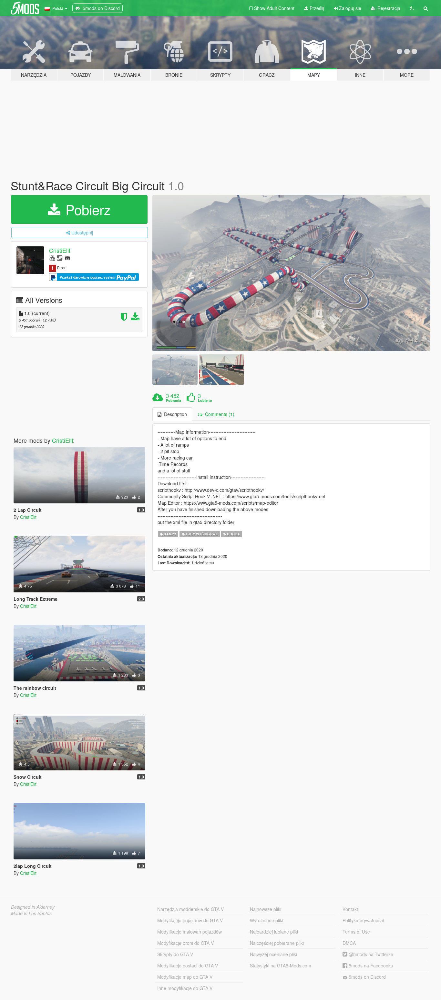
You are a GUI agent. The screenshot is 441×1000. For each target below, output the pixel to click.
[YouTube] (52, 257)
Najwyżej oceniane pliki (273, 954)
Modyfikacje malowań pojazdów (189, 931)
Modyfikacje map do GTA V (184, 977)
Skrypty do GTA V (175, 954)
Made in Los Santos (31, 913)
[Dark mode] (412, 8)
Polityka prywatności (363, 920)
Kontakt (350, 909)
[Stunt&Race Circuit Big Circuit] (291, 273)
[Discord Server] (67, 257)
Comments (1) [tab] (218, 414)
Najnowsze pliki (265, 909)
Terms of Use (356, 931)
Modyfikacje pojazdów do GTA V (190, 920)
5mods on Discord (366, 977)
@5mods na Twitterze (370, 954)
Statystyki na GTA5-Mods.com (280, 965)
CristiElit (59, 250)
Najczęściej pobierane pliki (277, 943)
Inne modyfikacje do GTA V (184, 988)
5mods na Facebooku (370, 965)
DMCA (349, 943)
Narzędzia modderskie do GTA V (190, 909)
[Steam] (59, 257)
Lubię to (205, 400)
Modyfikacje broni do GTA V (185, 943)
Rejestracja (388, 8)
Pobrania (173, 400)
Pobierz (86, 209)
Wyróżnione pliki (266, 920)
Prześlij (316, 8)
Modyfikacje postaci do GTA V (187, 965)
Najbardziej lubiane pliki (274, 931)
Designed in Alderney (33, 907)
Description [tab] (174, 414)
